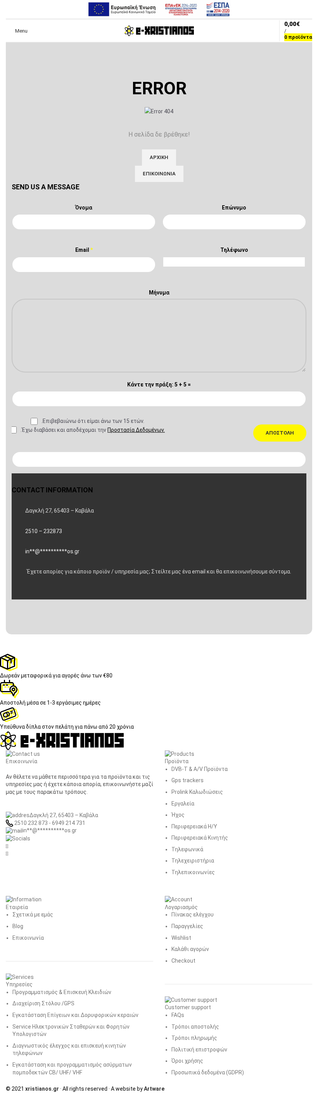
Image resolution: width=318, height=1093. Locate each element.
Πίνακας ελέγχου (192, 914)
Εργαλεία (182, 803)
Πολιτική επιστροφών (199, 1049)
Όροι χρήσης (187, 1061)
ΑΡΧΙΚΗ (159, 157)
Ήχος (178, 815)
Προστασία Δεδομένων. (136, 430)
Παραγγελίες (187, 926)
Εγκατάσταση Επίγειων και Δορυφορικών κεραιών (75, 1015)
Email (84, 250)
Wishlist (181, 938)
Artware (154, 1089)
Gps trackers (187, 780)
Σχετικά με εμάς (32, 914)
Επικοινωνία (28, 938)
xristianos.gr (42, 1089)
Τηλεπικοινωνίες (193, 872)
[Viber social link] (58, 591)
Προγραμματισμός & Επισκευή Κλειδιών (61, 992)
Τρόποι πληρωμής (194, 1038)
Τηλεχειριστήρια (192, 860)
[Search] (38, 30)
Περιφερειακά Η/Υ (194, 826)
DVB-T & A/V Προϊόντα (199, 769)
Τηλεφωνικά (187, 849)
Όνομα (83, 207)
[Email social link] (39, 591)
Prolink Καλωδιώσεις (197, 792)
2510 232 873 (30, 823)
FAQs (177, 1015)
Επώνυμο (234, 207)
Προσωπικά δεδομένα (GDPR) (207, 1072)
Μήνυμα (159, 292)
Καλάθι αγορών (190, 949)
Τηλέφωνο (234, 250)
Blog (17, 926)
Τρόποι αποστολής (195, 1027)
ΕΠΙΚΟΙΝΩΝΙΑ (159, 174)
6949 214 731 (68, 823)
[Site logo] (159, 30)
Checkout (183, 961)
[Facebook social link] (19, 591)
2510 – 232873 (43, 531)
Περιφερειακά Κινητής (199, 838)
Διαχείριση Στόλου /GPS (43, 1003)
